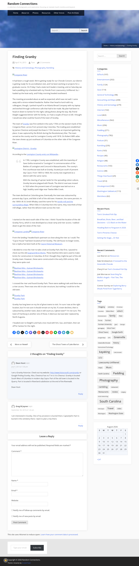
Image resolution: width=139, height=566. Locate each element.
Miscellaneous (103, 120)
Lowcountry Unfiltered (109, 362)
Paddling (100, 130)
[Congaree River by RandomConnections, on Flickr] (19, 75)
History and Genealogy (24, 68)
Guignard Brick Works (36, 253)
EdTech (100, 74)
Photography (40, 68)
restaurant (114, 387)
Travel (99, 181)
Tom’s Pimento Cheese (107, 232)
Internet (100, 110)
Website (14, 500)
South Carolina (110, 401)
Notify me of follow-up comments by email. (31, 510)
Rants (99, 150)
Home (15, 13)
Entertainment (103, 79)
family (112, 315)
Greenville (119, 337)
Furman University (105, 324)
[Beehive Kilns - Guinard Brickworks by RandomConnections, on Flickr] (27, 268)
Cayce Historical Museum (51, 244)
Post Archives (73, 13)
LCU (100, 357)
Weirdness (101, 196)
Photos (35, 13)
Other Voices (59, 13)
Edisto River (110, 311)
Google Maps (101, 337)
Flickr (120, 316)
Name (14, 480)
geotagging (101, 328)
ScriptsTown (26, 563)
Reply (80, 394)
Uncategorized (103, 186)
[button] (14, 332)
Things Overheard (104, 176)
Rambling (50, 68)
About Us (25, 13)
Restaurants (102, 166)
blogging (101, 307)
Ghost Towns (103, 332)
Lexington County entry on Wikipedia (42, 154)
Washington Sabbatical (106, 191)
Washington (101, 413)
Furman (108, 320)
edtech (120, 311)
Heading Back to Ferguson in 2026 (111, 227)
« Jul (99, 459)
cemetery (111, 307)
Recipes (100, 155)
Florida (100, 320)
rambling (103, 386)
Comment (16, 451)
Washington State (116, 413)
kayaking (104, 352)
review (115, 391)
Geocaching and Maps (106, 100)
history (116, 342)
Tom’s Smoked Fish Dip (107, 214)
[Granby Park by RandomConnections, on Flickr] (18, 295)
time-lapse (101, 408)
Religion (100, 160)
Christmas (119, 307)
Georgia (122, 324)
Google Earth (117, 332)
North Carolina (103, 374)
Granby (26, 124)
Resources (46, 13)
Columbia (100, 311)
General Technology (105, 95)
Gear (99, 89)
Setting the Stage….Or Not (108, 238)
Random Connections (22, 4)
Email (14, 490)
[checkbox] (5, 560)
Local (99, 115)
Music (99, 125)
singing (123, 392)
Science (100, 171)
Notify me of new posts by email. (27, 516)
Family (100, 84)
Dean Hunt (20, 363)
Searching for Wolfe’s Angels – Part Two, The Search (110, 277)
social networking (103, 396)
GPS (109, 337)
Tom (33, 62)
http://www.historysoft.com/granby (64, 372)
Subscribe (37, 548)
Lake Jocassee (118, 352)
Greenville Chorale (104, 343)
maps (100, 368)
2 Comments (45, 62)
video (119, 409)
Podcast (100, 140)
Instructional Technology (105, 347)
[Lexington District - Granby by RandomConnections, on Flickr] (24, 148)
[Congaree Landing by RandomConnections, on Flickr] (21, 231)
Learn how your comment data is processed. (59, 534)
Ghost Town (111, 328)
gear (116, 324)
